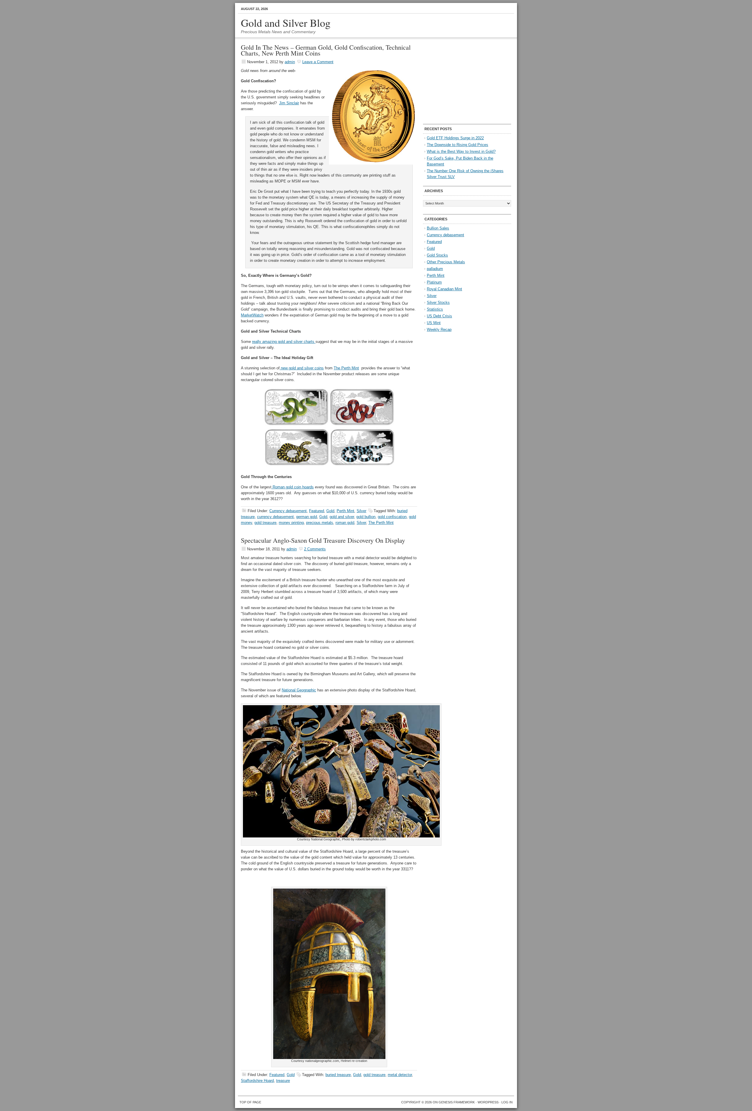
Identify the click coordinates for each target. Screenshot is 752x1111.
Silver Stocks (438, 302)
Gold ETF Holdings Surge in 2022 (455, 138)
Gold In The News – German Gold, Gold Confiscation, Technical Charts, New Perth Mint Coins (326, 50)
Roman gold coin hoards (292, 487)
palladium (435, 269)
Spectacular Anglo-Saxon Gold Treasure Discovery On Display (323, 540)
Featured (316, 511)
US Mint (434, 323)
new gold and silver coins (302, 368)
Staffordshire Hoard (257, 1080)
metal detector (400, 1075)
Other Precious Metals (446, 262)
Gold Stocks (437, 255)
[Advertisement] (459, 81)
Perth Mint (345, 511)
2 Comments (315, 549)
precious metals (319, 522)
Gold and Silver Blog (285, 23)
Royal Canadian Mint (444, 289)
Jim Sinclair (289, 103)
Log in (507, 1102)
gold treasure (265, 522)
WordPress (488, 1102)
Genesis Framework (457, 1102)
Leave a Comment (317, 62)
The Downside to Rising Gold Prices (457, 145)
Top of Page (250, 1102)
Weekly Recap (439, 329)
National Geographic (299, 690)
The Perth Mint (346, 368)
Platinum (434, 282)
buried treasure (338, 1075)
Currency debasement (288, 511)
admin (290, 62)
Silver (361, 511)
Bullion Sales (438, 228)
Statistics (435, 309)
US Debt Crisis (439, 316)
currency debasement (275, 517)
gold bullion (365, 517)
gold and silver (342, 517)
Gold (330, 511)
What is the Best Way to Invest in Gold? (461, 151)
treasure (283, 1080)
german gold (306, 517)
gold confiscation (392, 517)
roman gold (344, 522)
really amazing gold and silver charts (283, 341)
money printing (291, 522)
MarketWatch (252, 315)
